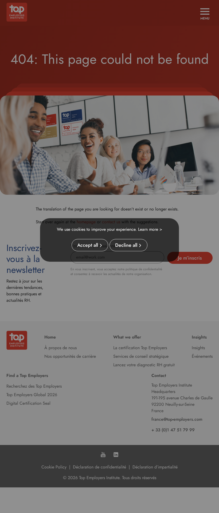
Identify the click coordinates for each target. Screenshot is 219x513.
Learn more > (150, 229)
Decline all (126, 245)
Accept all (87, 245)
